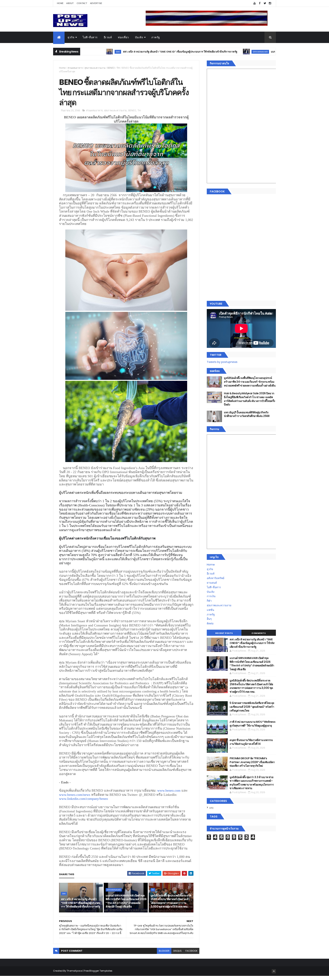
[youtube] (254, 3)
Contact (82, 3)
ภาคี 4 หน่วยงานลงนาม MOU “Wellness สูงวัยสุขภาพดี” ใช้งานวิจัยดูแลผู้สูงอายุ (252, 723)
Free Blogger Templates (98, 970)
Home (60, 3)
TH (118, 67)
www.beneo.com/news (74, 795)
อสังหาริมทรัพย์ (215, 578)
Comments (259, 633)
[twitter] (265, 3)
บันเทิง (139, 37)
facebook (191, 950)
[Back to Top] (274, 971)
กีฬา (209, 601)
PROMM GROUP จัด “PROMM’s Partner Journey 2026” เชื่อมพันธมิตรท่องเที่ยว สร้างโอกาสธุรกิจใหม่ (252, 762)
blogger (164, 950)
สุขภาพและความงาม (95, 67)
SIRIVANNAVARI (220, 51)
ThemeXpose (74, 970)
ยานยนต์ (212, 583)
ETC (212, 807)
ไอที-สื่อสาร (90, 37)
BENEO (111, 67)
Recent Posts (224, 633)
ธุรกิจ (71, 37)
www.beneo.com (168, 790)
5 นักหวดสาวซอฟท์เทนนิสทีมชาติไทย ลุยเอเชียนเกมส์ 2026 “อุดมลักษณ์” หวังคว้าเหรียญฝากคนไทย (252, 706)
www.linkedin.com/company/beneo (83, 799)
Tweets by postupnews (222, 362)
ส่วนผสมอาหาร (75, 67)
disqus (177, 950)
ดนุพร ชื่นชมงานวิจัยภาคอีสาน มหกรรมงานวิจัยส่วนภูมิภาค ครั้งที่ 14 (251, 742)
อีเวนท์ (108, 37)
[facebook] (260, 3)
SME (64, 893)
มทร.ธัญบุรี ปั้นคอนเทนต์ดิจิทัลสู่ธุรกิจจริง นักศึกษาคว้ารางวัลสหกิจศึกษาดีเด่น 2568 (247, 414)
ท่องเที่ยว (123, 37)
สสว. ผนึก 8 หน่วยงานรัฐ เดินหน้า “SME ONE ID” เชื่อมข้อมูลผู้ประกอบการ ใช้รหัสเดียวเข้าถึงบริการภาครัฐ (140, 51)
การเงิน (211, 596)
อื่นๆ (209, 619)
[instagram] (270, 3)
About (70, 3)
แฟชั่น (210, 610)
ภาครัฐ (155, 37)
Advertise (96, 3)
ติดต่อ (210, 623)
